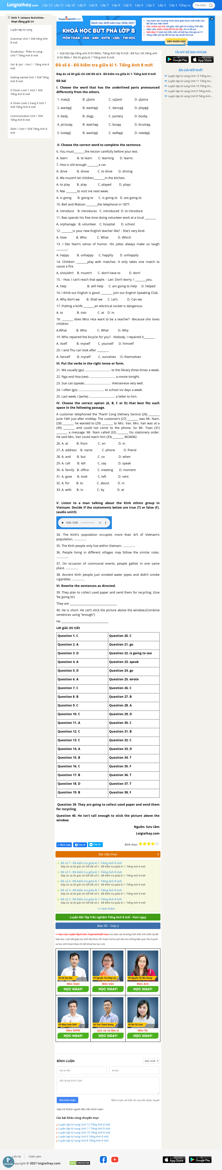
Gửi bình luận (67, 1100)
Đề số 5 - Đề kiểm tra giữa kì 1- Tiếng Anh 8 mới (91, 872)
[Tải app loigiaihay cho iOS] (202, 59)
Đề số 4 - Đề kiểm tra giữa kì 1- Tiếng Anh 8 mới (91, 881)
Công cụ (184, 5)
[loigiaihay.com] (22, 6)
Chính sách (35, 1157)
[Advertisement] (191, 154)
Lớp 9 (82, 5)
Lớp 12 (47, 5)
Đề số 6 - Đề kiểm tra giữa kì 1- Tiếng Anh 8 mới (104, 65)
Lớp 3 (150, 5)
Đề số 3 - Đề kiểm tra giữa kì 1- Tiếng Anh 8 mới (91, 890)
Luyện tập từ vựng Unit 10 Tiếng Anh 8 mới (84, 1132)
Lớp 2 (162, 5)
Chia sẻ (81, 844)
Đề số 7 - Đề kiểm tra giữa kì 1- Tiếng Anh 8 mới (91, 863)
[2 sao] (145, 844)
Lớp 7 (105, 5)
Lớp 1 (173, 5)
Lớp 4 (139, 5)
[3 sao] (149, 844)
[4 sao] (153, 844)
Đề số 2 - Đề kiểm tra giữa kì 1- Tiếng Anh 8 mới (91, 899)
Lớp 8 (93, 5)
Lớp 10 (70, 5)
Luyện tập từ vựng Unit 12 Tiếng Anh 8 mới (84, 1124)
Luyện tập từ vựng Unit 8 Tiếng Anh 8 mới (83, 1140)
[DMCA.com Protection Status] (79, 1164)
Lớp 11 (59, 5)
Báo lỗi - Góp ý (108, 926)
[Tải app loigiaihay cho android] (177, 59)
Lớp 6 (116, 5)
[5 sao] (157, 844)
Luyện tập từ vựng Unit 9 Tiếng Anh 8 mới (83, 1136)
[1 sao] (140, 844)
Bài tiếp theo (108, 854)
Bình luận (65, 845)
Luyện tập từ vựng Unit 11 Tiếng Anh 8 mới (84, 1128)
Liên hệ (16, 1157)
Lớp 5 (127, 5)
